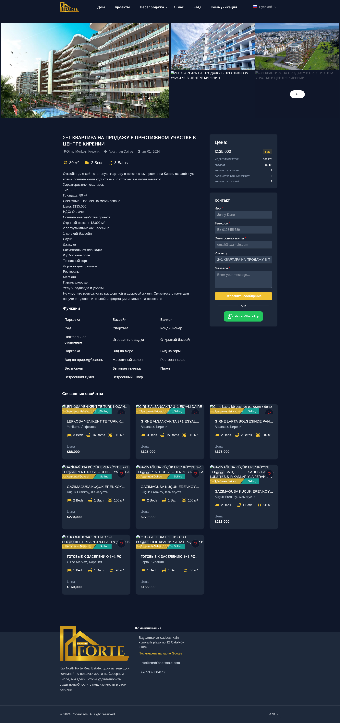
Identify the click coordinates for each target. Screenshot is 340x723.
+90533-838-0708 (153, 672)
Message (222, 268)
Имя (218, 208)
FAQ (197, 7)
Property (221, 253)
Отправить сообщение (243, 296)
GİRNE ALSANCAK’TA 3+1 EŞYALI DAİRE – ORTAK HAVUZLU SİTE (196, 421)
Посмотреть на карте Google (160, 653)
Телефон (222, 223)
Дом (101, 7)
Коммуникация (224, 7)
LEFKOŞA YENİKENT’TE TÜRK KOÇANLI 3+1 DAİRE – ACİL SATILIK (122, 421)
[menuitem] (264, 16)
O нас (179, 7)
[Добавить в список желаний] (121, 413)
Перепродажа (152, 7)
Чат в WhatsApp (247, 316)
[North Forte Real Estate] (69, 6)
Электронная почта (230, 238)
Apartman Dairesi (121, 151)
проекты (122, 7)
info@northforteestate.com (160, 663)
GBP (272, 714)
